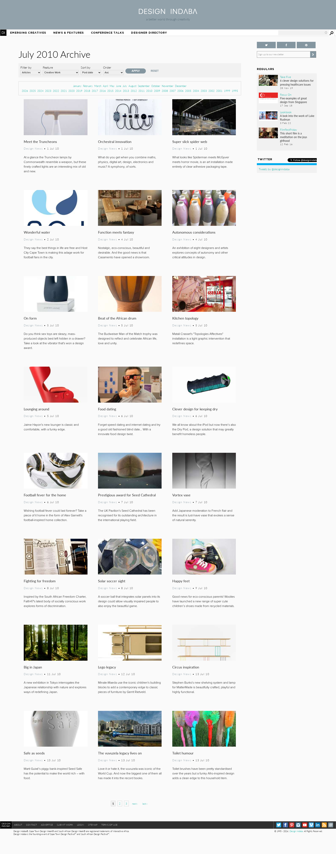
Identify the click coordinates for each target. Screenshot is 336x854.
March (97, 86)
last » (144, 803)
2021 (64, 91)
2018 (87, 91)
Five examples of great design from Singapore (293, 100)
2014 (118, 91)
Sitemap (92, 824)
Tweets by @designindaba (274, 169)
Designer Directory (149, 32)
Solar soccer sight (111, 580)
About (18, 824)
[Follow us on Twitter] (266, 45)
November (167, 86)
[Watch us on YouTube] (304, 824)
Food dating (107, 408)
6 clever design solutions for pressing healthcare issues (297, 82)
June (118, 86)
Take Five (285, 77)
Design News (33, 148)
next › (135, 803)
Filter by (26, 67)
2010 (149, 91)
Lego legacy (107, 667)
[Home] (168, 13)
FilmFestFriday (288, 129)
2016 (103, 91)
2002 (211, 91)
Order (107, 67)
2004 (196, 91)
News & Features (68, 32)
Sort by (85, 67)
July (125, 86)
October (155, 86)
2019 (79, 91)
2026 (25, 91)
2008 (165, 91)
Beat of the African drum (117, 318)
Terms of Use (109, 824)
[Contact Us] (330, 824)
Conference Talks (107, 32)
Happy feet (181, 580)
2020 (71, 91)
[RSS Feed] (324, 824)
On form (30, 318)
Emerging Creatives (28, 32)
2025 (33, 91)
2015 (110, 91)
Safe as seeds (34, 753)
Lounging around (36, 408)
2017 (95, 91)
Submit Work (65, 824)
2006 (180, 91)
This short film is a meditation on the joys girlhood (293, 137)
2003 (204, 91)
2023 (48, 91)
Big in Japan (33, 667)
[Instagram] (298, 824)
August (132, 86)
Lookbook (286, 112)
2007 (173, 91)
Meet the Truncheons (40, 141)
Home (3, 33)
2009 (157, 91)
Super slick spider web (189, 141)
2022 (56, 91)
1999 (227, 91)
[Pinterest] (291, 824)
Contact (31, 824)
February (88, 86)
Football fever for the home (45, 494)
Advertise (47, 824)
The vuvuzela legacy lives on (120, 753)
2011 (141, 91)
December (180, 86)
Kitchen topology (185, 318)
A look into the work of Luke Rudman (297, 117)
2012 (134, 91)
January (77, 86)
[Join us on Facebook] (286, 45)
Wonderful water (37, 232)
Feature (48, 67)
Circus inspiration (185, 667)
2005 (188, 91)
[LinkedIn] (317, 824)
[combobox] (303, 32)
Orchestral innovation (114, 141)
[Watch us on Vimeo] (311, 824)
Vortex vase (181, 494)
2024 (40, 91)
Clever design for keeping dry (195, 408)
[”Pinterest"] (306, 45)
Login (80, 824)
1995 (235, 91)
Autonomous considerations (193, 232)
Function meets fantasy (116, 232)
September (144, 86)
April (105, 86)
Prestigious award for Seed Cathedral (127, 494)
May (112, 86)
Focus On (285, 94)
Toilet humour (183, 753)
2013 (126, 91)
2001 (219, 91)
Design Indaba (296, 831)
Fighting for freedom (40, 580)
